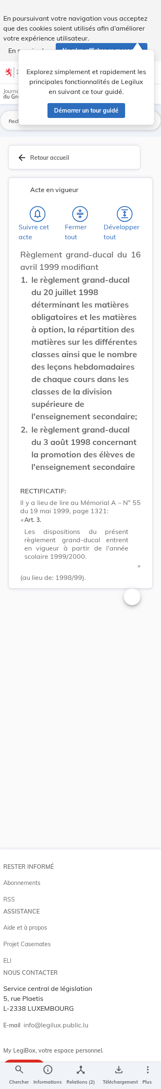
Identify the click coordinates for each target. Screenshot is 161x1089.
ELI (7, 960)
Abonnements (21, 883)
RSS (9, 899)
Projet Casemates (27, 944)
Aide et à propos (25, 927)
